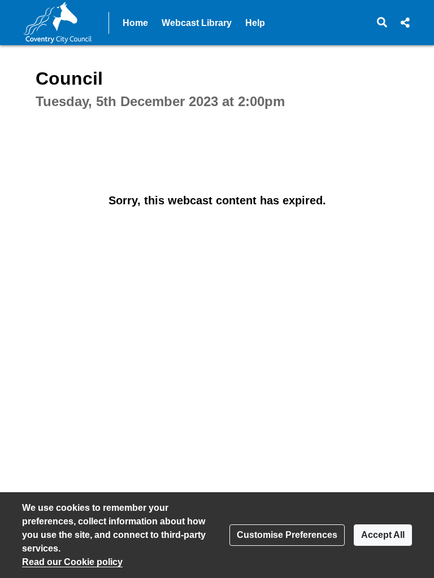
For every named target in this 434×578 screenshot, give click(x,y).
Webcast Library (197, 23)
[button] (382, 22)
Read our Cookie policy (72, 562)
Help (255, 23)
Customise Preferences (287, 535)
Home (135, 23)
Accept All (383, 535)
